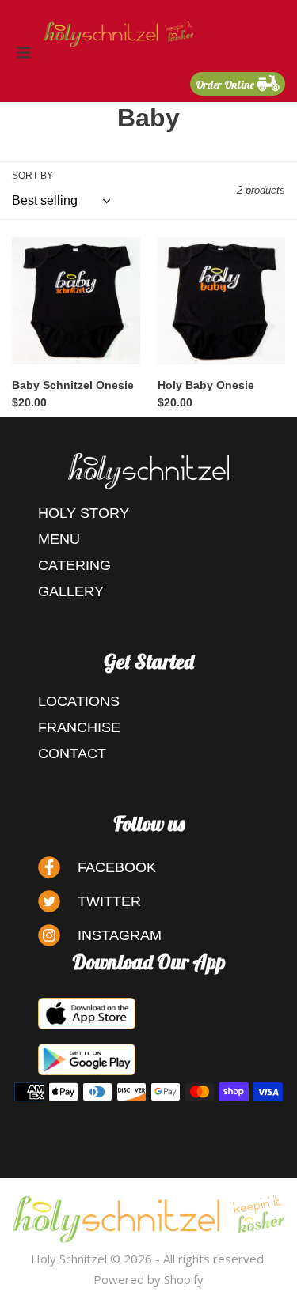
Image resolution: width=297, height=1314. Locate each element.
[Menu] (24, 51)
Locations (79, 701)
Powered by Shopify (148, 1279)
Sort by (32, 175)
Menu (59, 539)
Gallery (71, 591)
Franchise (79, 727)
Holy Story (83, 513)
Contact (72, 753)
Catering (74, 565)
